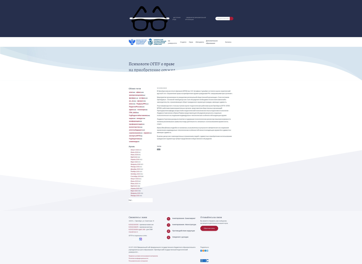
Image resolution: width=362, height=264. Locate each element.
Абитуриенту (200, 42)
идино (131, 109)
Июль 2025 (134, 181)
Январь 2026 (135, 166)
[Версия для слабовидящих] (149, 18)
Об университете (172, 42)
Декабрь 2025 (135, 169)
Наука (191, 42)
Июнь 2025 (134, 183)
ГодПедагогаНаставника (138, 115)
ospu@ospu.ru (133, 232)
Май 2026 (134, 157)
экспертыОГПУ (134, 136)
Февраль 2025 (135, 193)
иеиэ (131, 104)
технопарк (141, 109)
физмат (140, 101)
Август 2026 (135, 150)
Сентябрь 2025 (136, 176)
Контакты (228, 42)
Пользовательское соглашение (138, 261)
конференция (134, 121)
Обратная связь (209, 228)
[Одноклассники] (203, 251)
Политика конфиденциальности (138, 258)
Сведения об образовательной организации (195, 18)
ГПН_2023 (133, 112)
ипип (158, 149)
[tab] (141, 200)
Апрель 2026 (135, 159)
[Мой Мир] (205, 251)
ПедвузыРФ (141, 104)
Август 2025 (135, 179)
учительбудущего (136, 130)
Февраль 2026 (135, 164)
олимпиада (133, 141)
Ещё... (131, 200)
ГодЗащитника (134, 139)
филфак (132, 98)
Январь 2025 (135, 195)
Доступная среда (176, 18)
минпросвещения (135, 95)
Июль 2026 (134, 152)
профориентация (135, 124)
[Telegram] (207, 251)
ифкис (138, 92)
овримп (146, 133)
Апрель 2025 (135, 188)
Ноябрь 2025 (135, 171)
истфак (142, 98)
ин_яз (131, 101)
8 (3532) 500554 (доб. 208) (137, 229)
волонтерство (134, 127)
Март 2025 (134, 191)
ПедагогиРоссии (135, 107)
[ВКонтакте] (201, 251)
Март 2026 (134, 162)
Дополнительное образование (212, 42)
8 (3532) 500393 (133, 224)
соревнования (134, 133)
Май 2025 (134, 186)
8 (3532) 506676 (133, 227)
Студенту (183, 42)
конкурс (140, 118)
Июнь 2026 (134, 154)
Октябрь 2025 (135, 174)
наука (131, 118)
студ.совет (135, 239)
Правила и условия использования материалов (143, 256)
